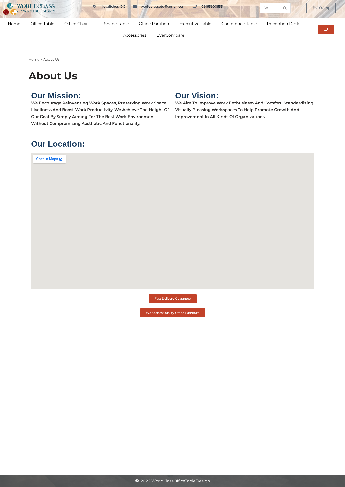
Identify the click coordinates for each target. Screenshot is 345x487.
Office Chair (76, 23)
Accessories (134, 35)
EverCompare (170, 35)
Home (14, 23)
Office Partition (154, 23)
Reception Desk (283, 23)
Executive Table (195, 23)
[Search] (285, 8)
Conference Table (239, 23)
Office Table (42, 23)
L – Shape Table (113, 23)
